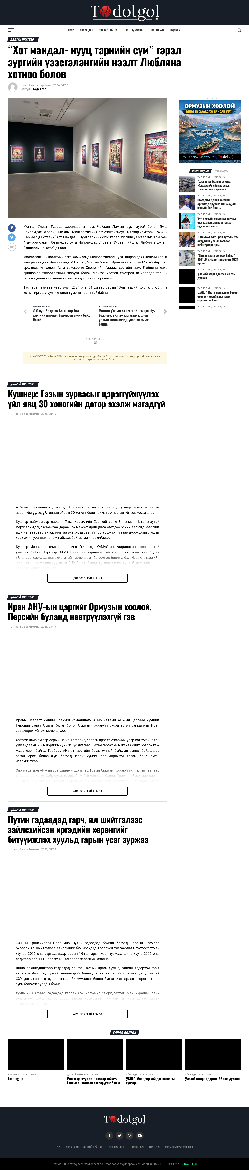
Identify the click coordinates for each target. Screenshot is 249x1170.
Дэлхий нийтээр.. (109, 30)
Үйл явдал (86, 30)
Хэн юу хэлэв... (135, 30)
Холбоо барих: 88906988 (179, 1147)
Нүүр (71, 30)
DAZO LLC (190, 1164)
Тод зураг (175, 30)
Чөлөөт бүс (157, 30)
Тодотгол (39, 89)
